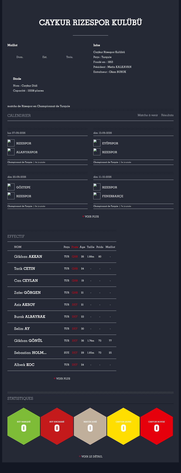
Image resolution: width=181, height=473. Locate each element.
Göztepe (23, 187)
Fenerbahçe (112, 196)
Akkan (28, 256)
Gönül (28, 340)
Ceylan (26, 280)
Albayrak (29, 316)
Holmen (31, 352)
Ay (22, 328)
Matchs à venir (148, 115)
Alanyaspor (26, 152)
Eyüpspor (110, 143)
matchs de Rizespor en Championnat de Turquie (38, 106)
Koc (24, 364)
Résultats (167, 115)
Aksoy (24, 304)
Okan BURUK (117, 72)
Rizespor (23, 143)
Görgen (27, 292)
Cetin (24, 268)
